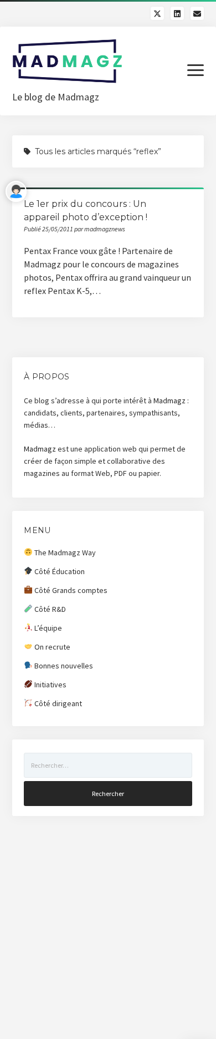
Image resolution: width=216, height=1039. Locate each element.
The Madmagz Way (64, 552)
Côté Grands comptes (70, 590)
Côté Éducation (59, 571)
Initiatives (49, 685)
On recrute (51, 647)
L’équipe (47, 628)
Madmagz (169, 401)
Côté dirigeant (57, 703)
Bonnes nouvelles (63, 666)
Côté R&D (49, 609)
